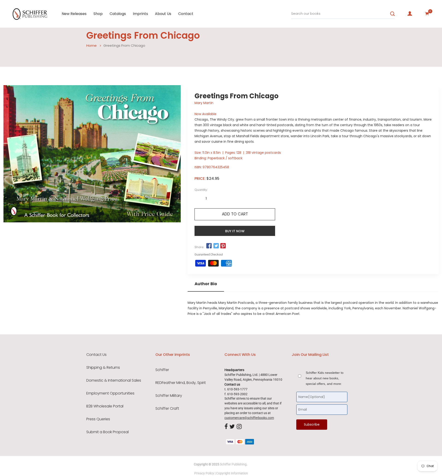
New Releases (74, 13)
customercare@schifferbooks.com (249, 418)
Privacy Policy (204, 473)
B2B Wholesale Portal (104, 406)
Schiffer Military (168, 396)
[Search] (392, 14)
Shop (98, 13)
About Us (163, 13)
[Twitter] (232, 426)
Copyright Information (232, 473)
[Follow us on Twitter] (216, 246)
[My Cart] (427, 13)
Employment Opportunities (110, 393)
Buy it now (234, 231)
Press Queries (98, 419)
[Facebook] (226, 426)
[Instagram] (239, 426)
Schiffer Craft (167, 408)
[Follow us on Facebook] (209, 246)
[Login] (409, 13)
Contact (185, 13)
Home (91, 45)
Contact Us (96, 355)
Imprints (140, 13)
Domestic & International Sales (113, 380)
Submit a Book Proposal (107, 432)
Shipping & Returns (103, 367)
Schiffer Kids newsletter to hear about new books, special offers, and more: (324, 378)
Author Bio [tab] (206, 284)
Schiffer (162, 370)
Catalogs (118, 13)
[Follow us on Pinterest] (223, 246)
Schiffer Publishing (233, 464)
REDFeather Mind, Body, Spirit (180, 383)
